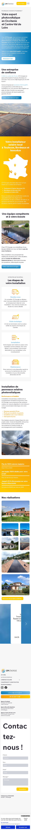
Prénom (5, 755)
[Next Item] (26, 623)
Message (5, 777)
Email (4, 769)
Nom (4, 762)
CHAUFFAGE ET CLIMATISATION (10, 682)
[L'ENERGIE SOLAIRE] (19, 680)
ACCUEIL (3, 675)
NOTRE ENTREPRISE (6, 677)
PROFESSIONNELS (6, 684)
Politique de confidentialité (7, 795)
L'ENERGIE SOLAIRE (6, 680)
